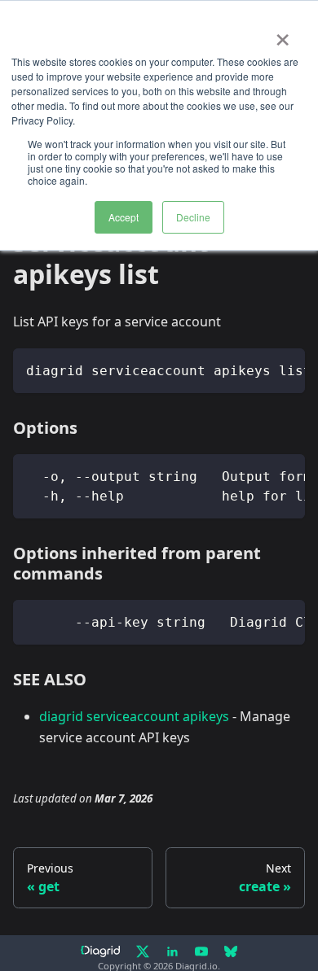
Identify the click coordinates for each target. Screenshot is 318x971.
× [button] (282, 34)
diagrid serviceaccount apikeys (134, 716)
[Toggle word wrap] (255, 369)
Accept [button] (123, 217)
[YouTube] (201, 951)
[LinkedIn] (172, 951)
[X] (142, 951)
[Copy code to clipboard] (285, 369)
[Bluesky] (230, 951)
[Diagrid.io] (100, 951)
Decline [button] (193, 217)
